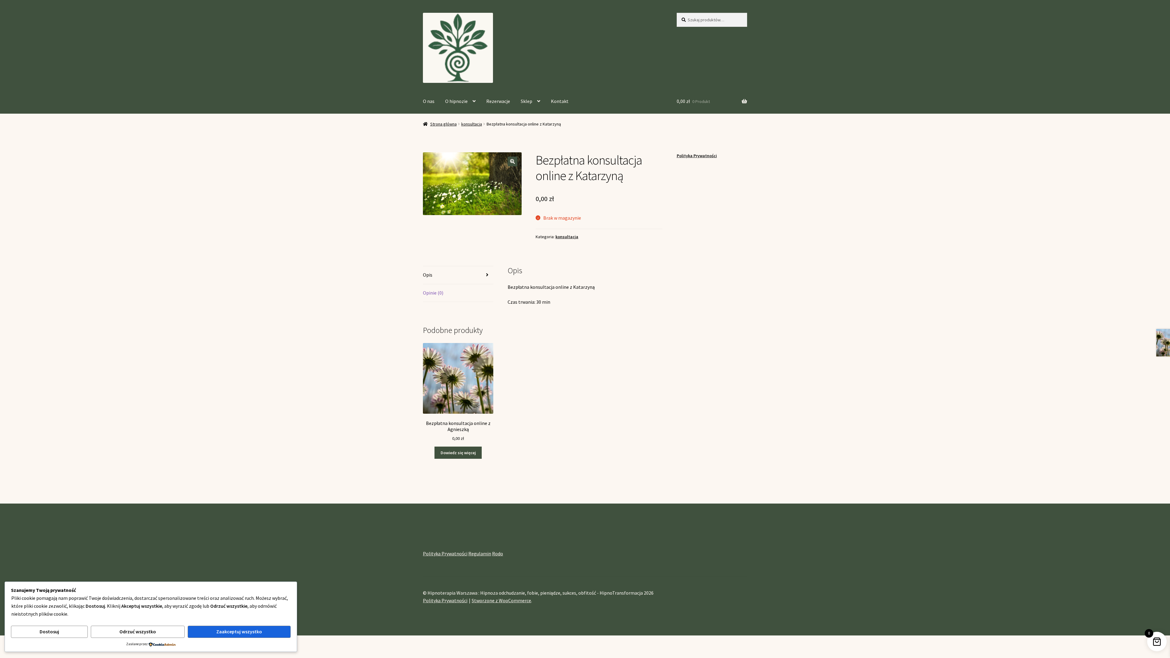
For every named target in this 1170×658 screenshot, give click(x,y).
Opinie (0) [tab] (433, 293)
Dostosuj (49, 631)
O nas (428, 101)
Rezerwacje (498, 101)
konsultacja (471, 124)
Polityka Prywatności (697, 155)
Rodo (497, 553)
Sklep (526, 101)
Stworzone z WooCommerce (501, 600)
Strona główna (443, 124)
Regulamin (479, 553)
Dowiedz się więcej (458, 452)
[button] (512, 161)
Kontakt (560, 101)
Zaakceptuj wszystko (239, 631)
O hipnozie (456, 101)
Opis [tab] (427, 275)
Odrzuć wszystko (137, 631)
